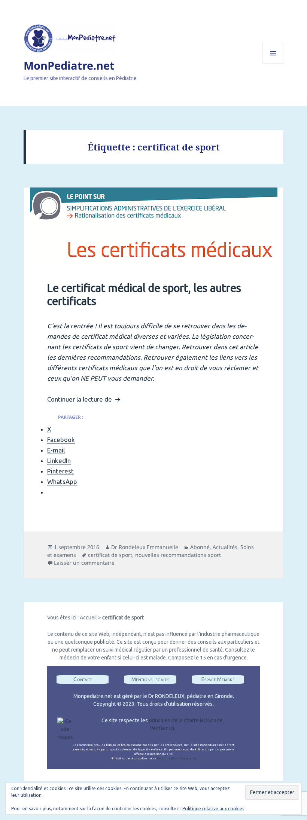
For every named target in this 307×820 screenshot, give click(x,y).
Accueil (88, 618)
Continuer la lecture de (84, 399)
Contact (82, 679)
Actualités (225, 547)
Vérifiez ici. (162, 728)
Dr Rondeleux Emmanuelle (144, 547)
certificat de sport (110, 554)
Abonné (200, 547)
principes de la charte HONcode (185, 720)
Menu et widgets (273, 63)
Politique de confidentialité (177, 758)
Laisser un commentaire (84, 562)
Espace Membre (218, 679)
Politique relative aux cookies (213, 808)
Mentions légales (150, 679)
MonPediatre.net (69, 65)
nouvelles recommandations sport (178, 554)
